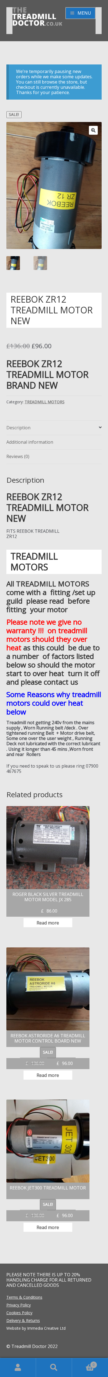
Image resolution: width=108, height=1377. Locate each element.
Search (54, 1367)
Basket (83, 1362)
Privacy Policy (18, 1305)
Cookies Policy (19, 1312)
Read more (48, 923)
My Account (18, 1367)
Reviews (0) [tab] (17, 456)
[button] (93, 130)
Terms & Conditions (24, 1297)
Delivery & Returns (23, 1320)
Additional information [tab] (29, 442)
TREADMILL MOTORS (45, 401)
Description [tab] (18, 428)
